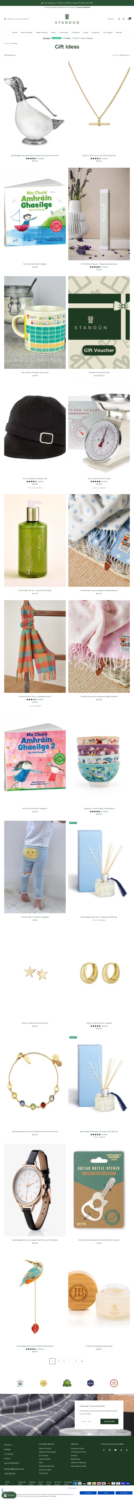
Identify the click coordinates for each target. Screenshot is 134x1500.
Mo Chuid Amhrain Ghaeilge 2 (35, 809)
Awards (74, 1456)
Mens (53, 32)
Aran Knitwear (26, 32)
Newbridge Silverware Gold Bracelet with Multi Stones (35, 1132)
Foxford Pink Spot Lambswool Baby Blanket (99, 697)
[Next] (82, 1361)
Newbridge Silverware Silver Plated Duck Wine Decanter (35, 156)
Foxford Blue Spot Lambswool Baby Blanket (99, 590)
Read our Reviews (78, 1463)
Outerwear (63, 32)
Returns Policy (45, 1448)
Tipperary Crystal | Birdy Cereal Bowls (99, 809)
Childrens (76, 32)
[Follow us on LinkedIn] (127, 1450)
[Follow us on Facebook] (104, 1450)
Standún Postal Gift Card (99, 373)
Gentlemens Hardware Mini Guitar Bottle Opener (99, 1240)
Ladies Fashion (42, 32)
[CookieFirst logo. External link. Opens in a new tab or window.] (2, 1490)
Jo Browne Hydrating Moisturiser (99, 1346)
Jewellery (95, 32)
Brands (119, 32)
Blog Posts (75, 1459)
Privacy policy (72, 1488)
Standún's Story (77, 1448)
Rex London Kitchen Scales (99, 479)
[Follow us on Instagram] (110, 1450)
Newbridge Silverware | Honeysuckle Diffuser (99, 1132)
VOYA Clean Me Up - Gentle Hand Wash (35, 590)
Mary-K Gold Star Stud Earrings (35, 1023)
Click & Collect (45, 1459)
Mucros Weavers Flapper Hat (35, 479)
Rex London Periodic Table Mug (34, 373)
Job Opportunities (78, 1466)
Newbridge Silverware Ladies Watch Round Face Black (35, 1240)
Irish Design (108, 32)
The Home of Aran (78, 1452)
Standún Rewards (46, 1466)
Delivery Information (47, 1452)
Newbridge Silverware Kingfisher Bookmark (35, 1346)
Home (14, 32)
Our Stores (43, 1456)
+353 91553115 (9, 1474)
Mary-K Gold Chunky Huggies (99, 1023)
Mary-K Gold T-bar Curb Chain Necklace (99, 156)
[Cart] (129, 19)
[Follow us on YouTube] (115, 1450)
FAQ (41, 1463)
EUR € (110, 19)
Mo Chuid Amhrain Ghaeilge (35, 264)
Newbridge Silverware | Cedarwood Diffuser (99, 917)
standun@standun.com (14, 1469)
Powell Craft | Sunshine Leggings (35, 917)
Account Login (45, 1470)
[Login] (119, 19)
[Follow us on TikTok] (121, 1450)
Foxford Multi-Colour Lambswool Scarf (35, 697)
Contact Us (43, 1473)
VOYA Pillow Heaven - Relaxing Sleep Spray (99, 264)
